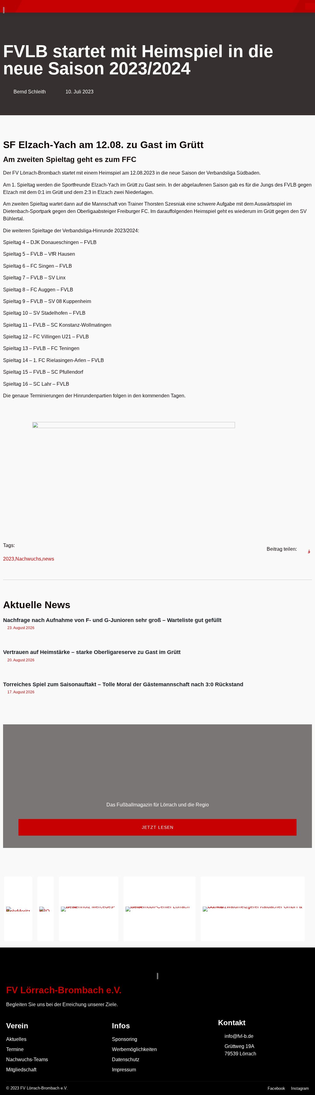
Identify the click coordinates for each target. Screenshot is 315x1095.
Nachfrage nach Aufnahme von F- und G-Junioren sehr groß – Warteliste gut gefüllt (112, 620)
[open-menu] (310, 6)
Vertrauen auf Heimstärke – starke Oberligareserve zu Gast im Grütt (92, 652)
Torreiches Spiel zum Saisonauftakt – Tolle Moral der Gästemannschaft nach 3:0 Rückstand (123, 684)
